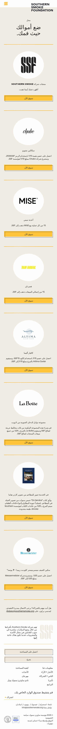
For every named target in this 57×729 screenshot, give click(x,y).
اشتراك (10, 698)
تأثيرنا (50, 680)
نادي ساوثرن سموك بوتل (17, 680)
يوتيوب (26, 705)
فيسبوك (34, 705)
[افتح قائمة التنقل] (6, 3)
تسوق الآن (28, 98)
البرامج (50, 684)
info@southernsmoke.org (32, 708)
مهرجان (25, 676)
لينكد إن (19, 705)
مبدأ (40, 721)
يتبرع (29, 659)
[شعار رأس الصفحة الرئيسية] (42, 7)
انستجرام (43, 705)
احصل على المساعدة (29, 652)
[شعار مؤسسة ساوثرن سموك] (46, 632)
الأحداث (25, 672)
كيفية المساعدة (22, 668)
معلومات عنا (48, 668)
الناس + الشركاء (46, 676)
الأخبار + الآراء (47, 672)
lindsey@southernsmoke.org (20, 611)
